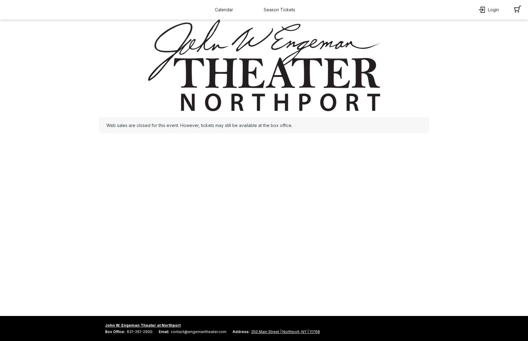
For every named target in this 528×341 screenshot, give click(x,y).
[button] (225, 9)
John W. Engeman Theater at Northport (143, 325)
